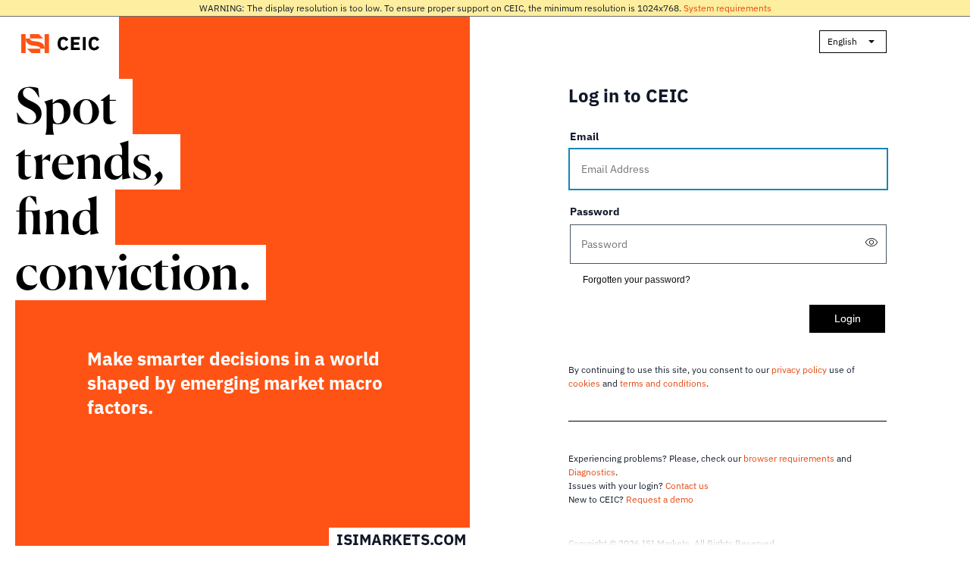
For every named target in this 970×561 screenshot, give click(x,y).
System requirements (727, 8)
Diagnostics (591, 472)
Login (847, 318)
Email (584, 136)
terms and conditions (663, 383)
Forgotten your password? (636, 279)
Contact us (687, 485)
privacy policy (799, 369)
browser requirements (788, 458)
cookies (584, 383)
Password (595, 211)
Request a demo (659, 499)
